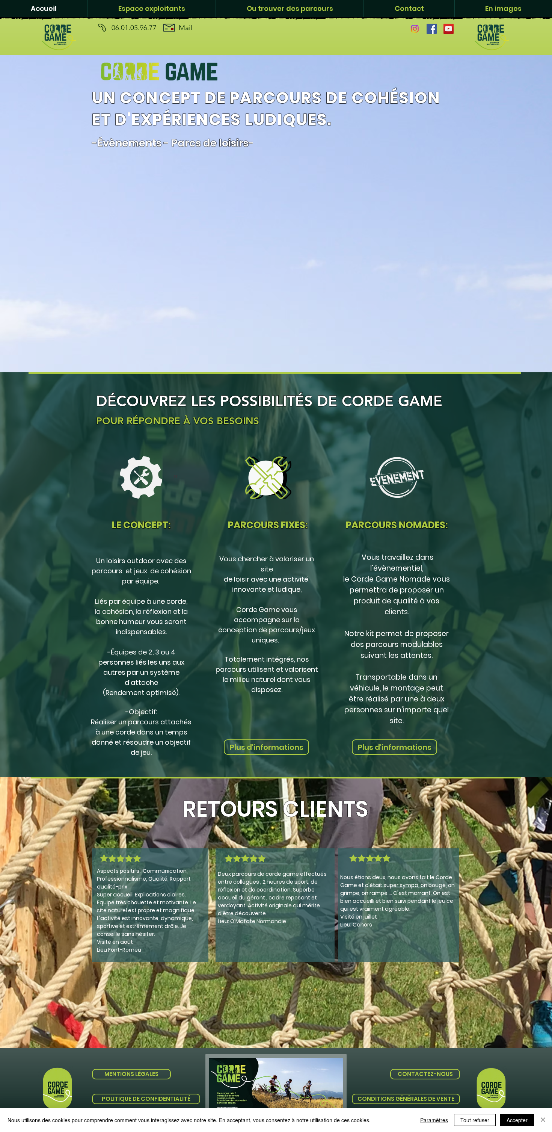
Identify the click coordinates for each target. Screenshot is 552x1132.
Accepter (517, 1120)
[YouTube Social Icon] (448, 29)
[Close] (542, 1120)
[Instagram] (415, 29)
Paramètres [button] (434, 1120)
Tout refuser (474, 1120)
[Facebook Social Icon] (432, 29)
